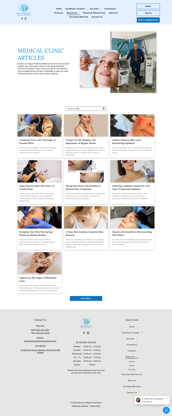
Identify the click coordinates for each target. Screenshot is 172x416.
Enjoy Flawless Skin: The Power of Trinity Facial (36, 187)
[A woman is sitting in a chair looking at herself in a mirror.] (40, 125)
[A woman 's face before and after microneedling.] (86, 171)
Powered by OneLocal (80, 406)
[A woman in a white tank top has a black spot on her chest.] (86, 217)
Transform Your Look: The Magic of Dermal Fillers (37, 141)
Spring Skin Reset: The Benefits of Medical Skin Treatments (83, 187)
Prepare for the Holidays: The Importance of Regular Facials (81, 141)
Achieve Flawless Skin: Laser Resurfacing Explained (126, 141)
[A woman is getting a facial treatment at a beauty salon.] (40, 217)
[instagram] (25, 19)
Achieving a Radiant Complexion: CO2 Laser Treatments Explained (131, 187)
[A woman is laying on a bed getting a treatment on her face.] (132, 217)
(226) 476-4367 (42, 330)
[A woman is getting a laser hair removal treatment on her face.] (132, 171)
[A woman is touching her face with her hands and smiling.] (86, 125)
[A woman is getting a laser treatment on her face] (132, 125)
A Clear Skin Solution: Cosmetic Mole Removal (85, 233)
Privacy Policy (95, 406)
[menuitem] (59, 9)
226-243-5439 (42, 333)
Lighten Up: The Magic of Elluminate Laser (37, 279)
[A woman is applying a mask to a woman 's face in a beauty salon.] (40, 171)
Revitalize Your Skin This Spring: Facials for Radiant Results (36, 233)
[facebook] (22, 19)
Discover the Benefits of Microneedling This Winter (132, 233)
